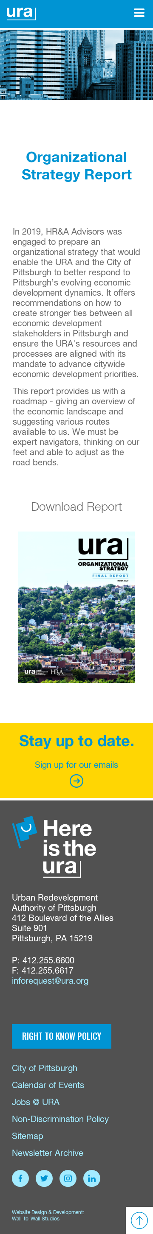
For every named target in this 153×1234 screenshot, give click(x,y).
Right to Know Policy (61, 1036)
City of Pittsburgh (44, 1068)
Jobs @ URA (36, 1102)
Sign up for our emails (76, 765)
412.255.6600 (48, 961)
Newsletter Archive (47, 1153)
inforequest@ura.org (50, 981)
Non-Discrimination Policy (60, 1119)
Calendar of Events (48, 1085)
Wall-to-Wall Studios (36, 1219)
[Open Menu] (139, 12)
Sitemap (27, 1136)
